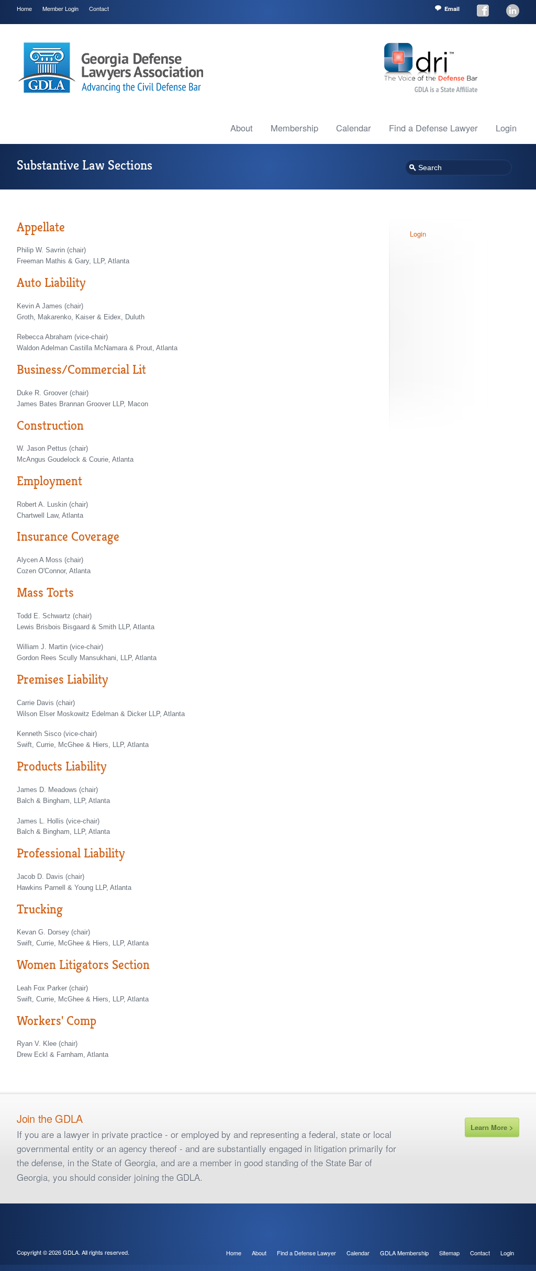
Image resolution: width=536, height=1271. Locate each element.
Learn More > (492, 1127)
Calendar (353, 127)
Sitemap (449, 1252)
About (241, 127)
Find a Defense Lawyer (433, 127)
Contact (99, 8)
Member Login (60, 8)
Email (452, 9)
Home (24, 8)
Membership (294, 127)
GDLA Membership (404, 1252)
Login (506, 127)
